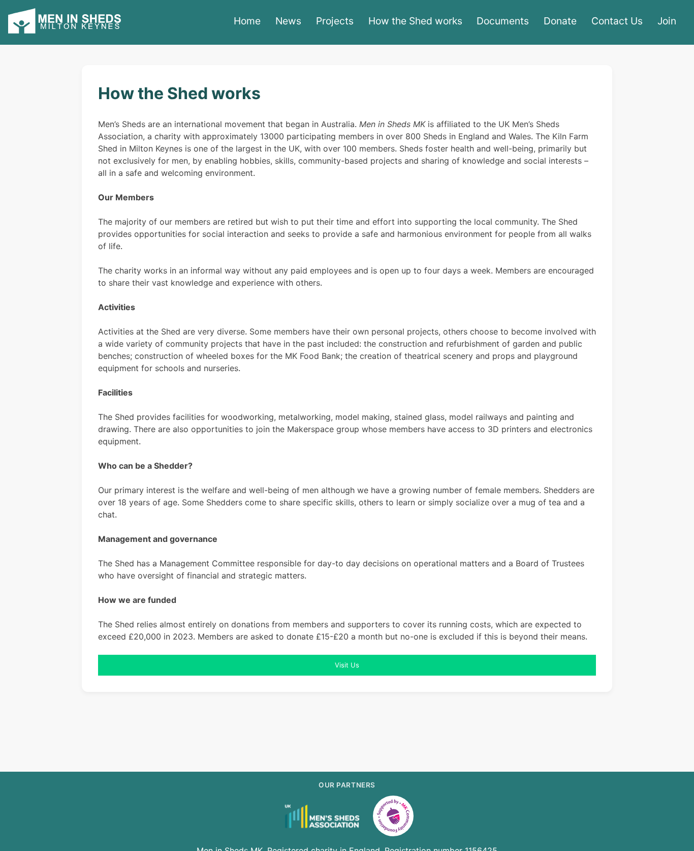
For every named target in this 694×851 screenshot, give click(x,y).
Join (666, 21)
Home (247, 21)
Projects (335, 21)
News (288, 21)
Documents (503, 21)
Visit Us (347, 665)
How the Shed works (415, 21)
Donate (560, 21)
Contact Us (617, 21)
